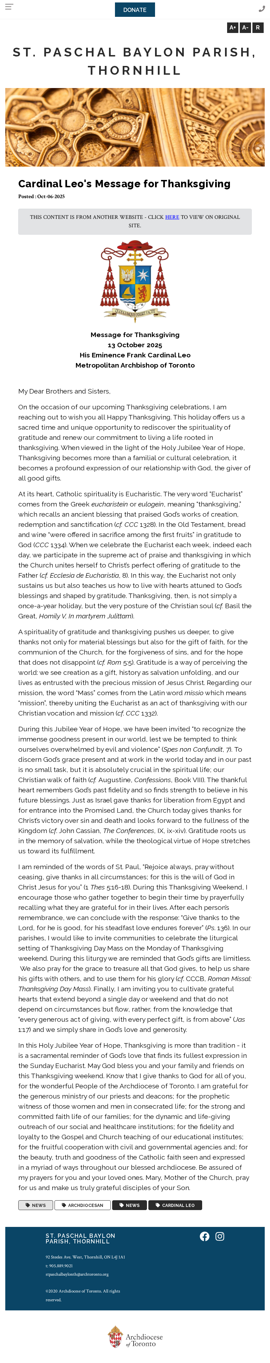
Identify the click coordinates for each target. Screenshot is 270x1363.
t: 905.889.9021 (59, 1266)
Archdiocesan (84, 1205)
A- (245, 27)
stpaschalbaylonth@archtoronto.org (77, 1274)
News (38, 1205)
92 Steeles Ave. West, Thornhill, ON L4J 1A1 (85, 1257)
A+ (233, 27)
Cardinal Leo (177, 1205)
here (172, 217)
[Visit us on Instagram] (220, 1236)
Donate (135, 10)
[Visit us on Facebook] (205, 1236)
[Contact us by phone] (262, 9)
